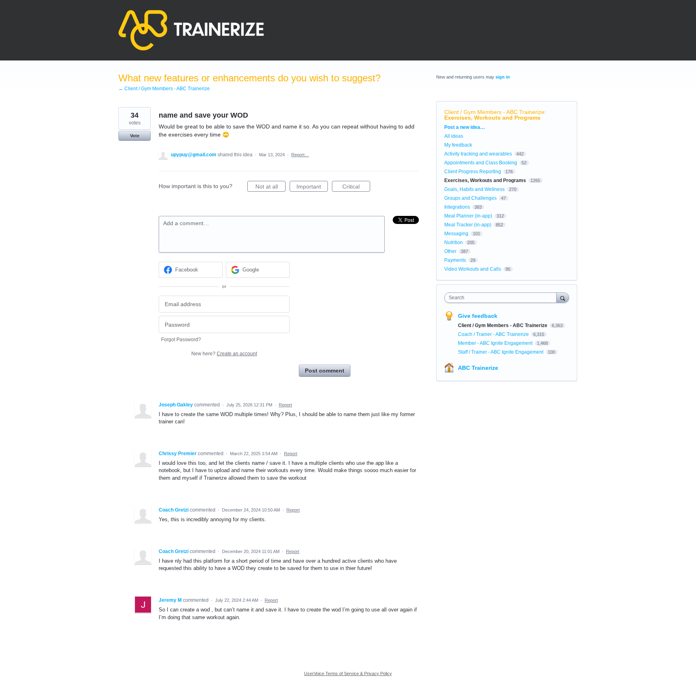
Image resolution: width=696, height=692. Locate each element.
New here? (224, 353)
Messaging (456, 233)
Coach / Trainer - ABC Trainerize (494, 334)
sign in (502, 77)
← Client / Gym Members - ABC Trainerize (164, 88)
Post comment (324, 370)
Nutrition (453, 242)
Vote (134, 135)
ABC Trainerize (478, 368)
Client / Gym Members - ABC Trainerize (494, 112)
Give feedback (477, 316)
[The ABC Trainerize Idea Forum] (191, 30)
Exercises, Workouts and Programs (492, 117)
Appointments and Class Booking (480, 163)
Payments (455, 260)
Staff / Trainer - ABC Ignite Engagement (501, 352)
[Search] (562, 297)
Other (450, 251)
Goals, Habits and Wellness (474, 189)
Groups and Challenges (470, 198)
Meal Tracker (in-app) (467, 225)
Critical (356, 187)
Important (312, 187)
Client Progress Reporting (472, 171)
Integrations (457, 207)
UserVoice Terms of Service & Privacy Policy (348, 673)
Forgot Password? (181, 339)
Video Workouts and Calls (472, 269)
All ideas (453, 136)
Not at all (270, 187)
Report (285, 404)
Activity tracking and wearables (478, 154)
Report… (300, 154)
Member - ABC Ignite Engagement (496, 343)
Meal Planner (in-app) (468, 216)
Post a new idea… (464, 127)
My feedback (458, 145)
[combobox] (502, 297)
